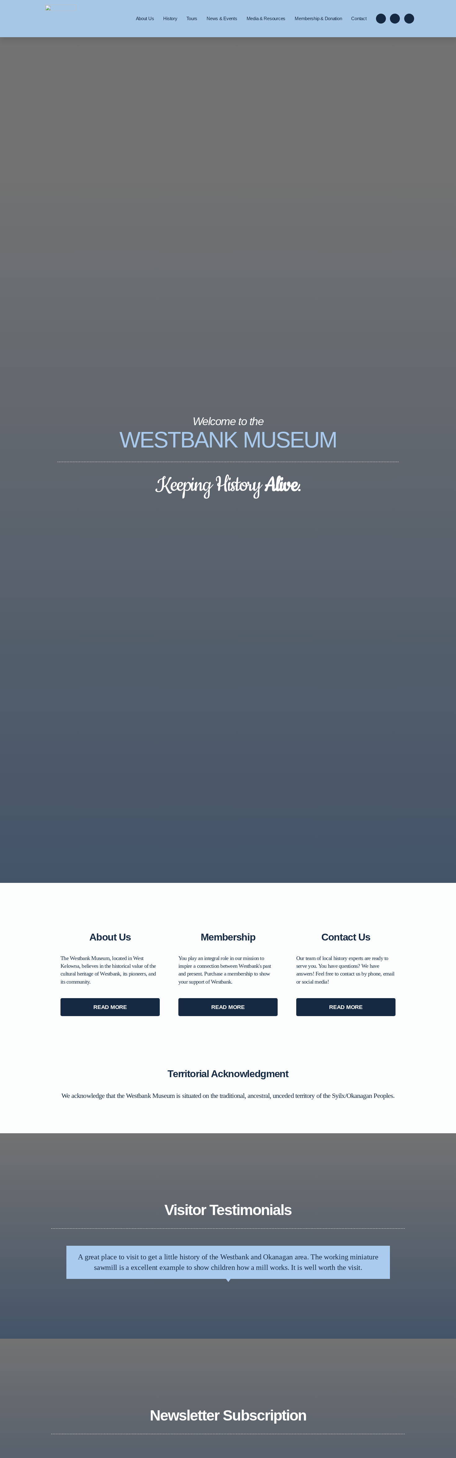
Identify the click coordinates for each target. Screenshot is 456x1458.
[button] (110, 1007)
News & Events (222, 18)
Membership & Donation (318, 18)
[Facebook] (381, 19)
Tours (191, 18)
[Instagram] (395, 19)
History (170, 18)
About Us (145, 18)
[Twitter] (409, 19)
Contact (358, 18)
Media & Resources (266, 18)
